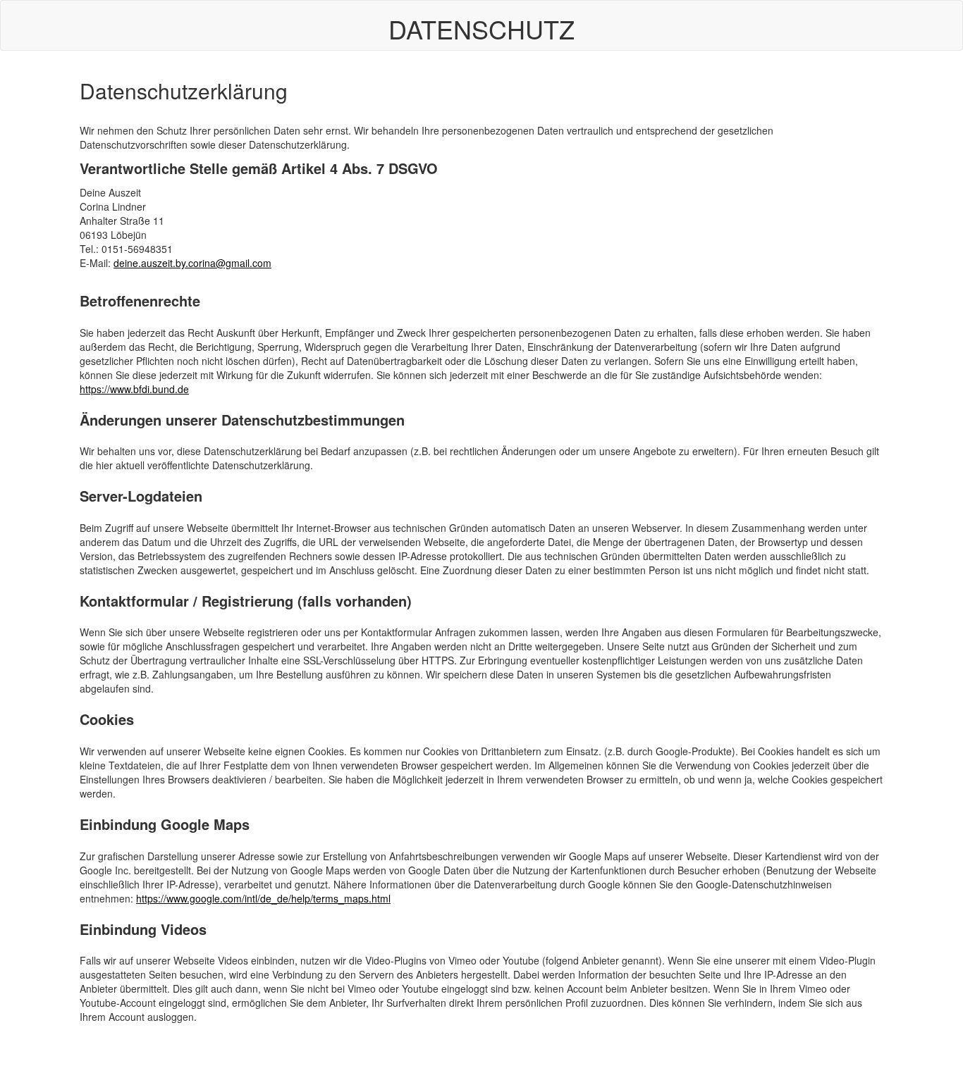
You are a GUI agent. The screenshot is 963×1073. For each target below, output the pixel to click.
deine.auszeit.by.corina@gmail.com (192, 263)
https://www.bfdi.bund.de (134, 389)
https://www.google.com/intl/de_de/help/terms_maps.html (263, 898)
